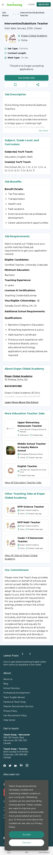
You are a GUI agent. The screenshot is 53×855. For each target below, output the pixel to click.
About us (7, 679)
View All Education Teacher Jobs (23, 482)
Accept (27, 834)
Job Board (5, 14)
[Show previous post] (22, 654)
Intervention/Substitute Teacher (32, 14)
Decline (26, 842)
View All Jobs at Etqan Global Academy (21, 557)
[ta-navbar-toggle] (3, 5)
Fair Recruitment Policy (15, 715)
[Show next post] (30, 654)
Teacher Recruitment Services (18, 706)
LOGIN (31, 4)
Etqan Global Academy (34, 35)
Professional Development (16, 693)
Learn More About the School (21, 402)
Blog (5, 683)
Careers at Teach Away (14, 702)
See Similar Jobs (26, 78)
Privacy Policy (10, 711)
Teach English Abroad (14, 697)
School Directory (11, 688)
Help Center (9, 720)
